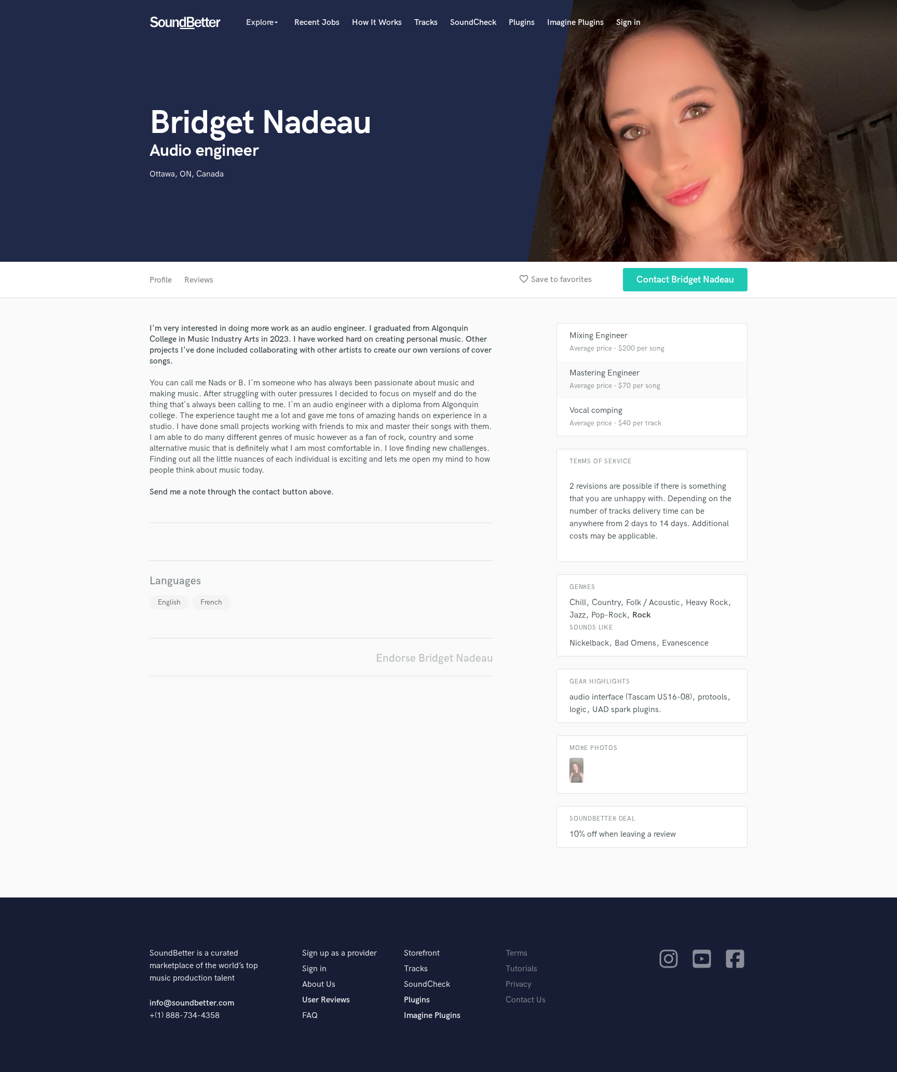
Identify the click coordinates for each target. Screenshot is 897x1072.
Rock (641, 615)
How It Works (377, 23)
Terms (516, 953)
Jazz (577, 615)
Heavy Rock (707, 603)
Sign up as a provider (339, 953)
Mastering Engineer (604, 373)
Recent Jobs (316, 23)
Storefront (422, 953)
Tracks (426, 23)
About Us (318, 984)
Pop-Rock (609, 615)
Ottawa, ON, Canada (187, 174)
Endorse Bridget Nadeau (434, 658)
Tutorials (521, 969)
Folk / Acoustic (653, 603)
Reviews (198, 280)
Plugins (522, 23)
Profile (161, 280)
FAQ (310, 1016)
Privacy (519, 984)
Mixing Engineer (598, 336)
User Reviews (326, 1000)
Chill (577, 603)
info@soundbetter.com (192, 1003)
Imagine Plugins (575, 23)
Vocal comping (595, 411)
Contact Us (526, 1000)
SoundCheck (473, 23)
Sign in (628, 23)
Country (606, 603)
